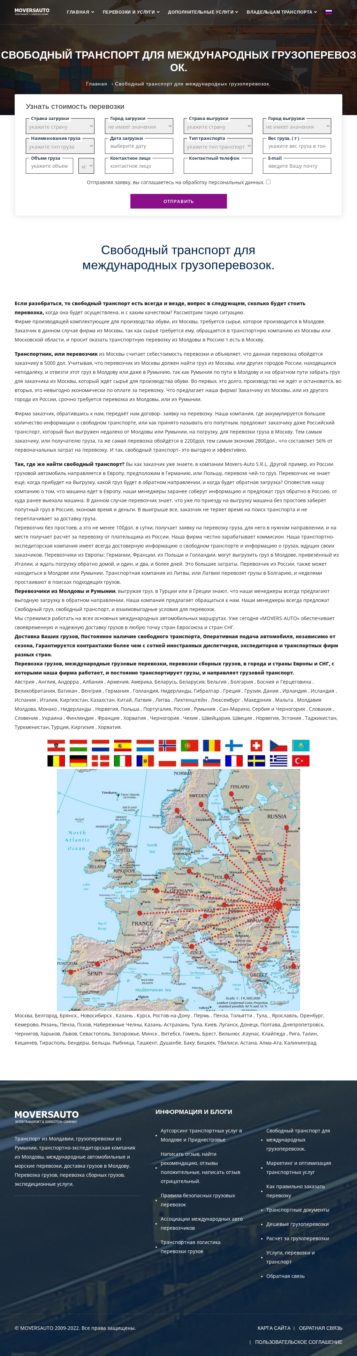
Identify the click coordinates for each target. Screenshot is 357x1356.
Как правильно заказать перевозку (295, 1191)
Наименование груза (56, 138)
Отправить (179, 201)
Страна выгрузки (208, 118)
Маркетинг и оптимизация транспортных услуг (298, 1167)
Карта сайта (274, 1328)
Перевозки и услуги (129, 12)
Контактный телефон (214, 158)
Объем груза (45, 158)
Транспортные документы (297, 1209)
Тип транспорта (207, 138)
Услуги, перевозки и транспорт (290, 1257)
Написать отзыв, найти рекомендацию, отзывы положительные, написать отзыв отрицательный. (200, 1167)
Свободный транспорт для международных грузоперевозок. (298, 1139)
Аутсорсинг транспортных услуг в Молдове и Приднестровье (201, 1135)
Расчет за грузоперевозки (297, 1238)
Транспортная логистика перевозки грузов (191, 1247)
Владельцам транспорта (279, 12)
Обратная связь (285, 1276)
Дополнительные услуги (201, 12)
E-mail (275, 158)
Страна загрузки (50, 118)
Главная (78, 12)
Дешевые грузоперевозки (297, 1224)
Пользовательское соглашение (298, 1342)
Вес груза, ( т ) (283, 138)
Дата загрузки (126, 138)
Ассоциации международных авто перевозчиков (202, 1223)
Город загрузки (127, 118)
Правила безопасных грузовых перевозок (198, 1200)
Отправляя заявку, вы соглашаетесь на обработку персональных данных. (176, 182)
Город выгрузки (286, 118)
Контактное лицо (130, 158)
